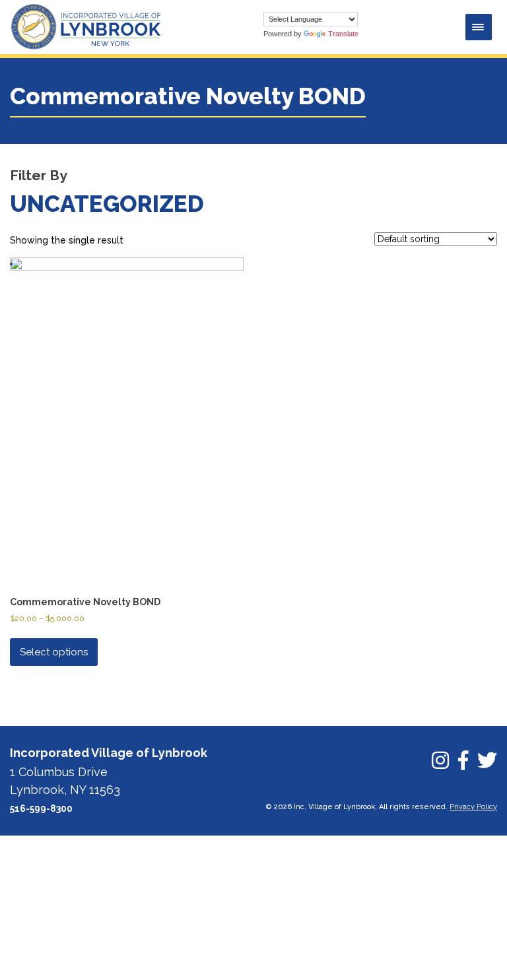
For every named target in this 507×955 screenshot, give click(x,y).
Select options (54, 652)
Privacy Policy (473, 807)
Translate (343, 34)
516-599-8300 (41, 808)
